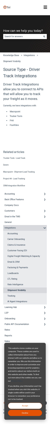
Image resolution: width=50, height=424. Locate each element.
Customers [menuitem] (10, 211)
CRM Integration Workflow (14, 186)
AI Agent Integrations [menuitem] (17, 301)
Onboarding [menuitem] (10, 318)
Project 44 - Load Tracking (14, 179)
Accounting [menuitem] (10, 194)
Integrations (29, 55)
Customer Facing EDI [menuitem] (17, 250)
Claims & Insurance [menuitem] (16, 245)
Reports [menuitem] (8, 335)
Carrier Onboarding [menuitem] (16, 239)
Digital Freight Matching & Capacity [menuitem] (23, 256)
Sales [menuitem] (7, 341)
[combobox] (22, 36)
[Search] (44, 36)
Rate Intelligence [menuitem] (15, 284)
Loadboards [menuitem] (13, 273)
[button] (45, 194)
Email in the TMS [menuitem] (12, 216)
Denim (6, 165)
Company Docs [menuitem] (12, 205)
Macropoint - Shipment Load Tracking (19, 172)
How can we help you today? (23, 31)
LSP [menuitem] (7, 313)
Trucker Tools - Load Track (14, 158)
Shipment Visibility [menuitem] (16, 290)
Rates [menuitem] (7, 330)
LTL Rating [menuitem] (12, 279)
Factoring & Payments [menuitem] (17, 267)
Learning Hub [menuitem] (11, 307)
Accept (25, 405)
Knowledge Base (11, 55)
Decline (25, 413)
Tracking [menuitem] (11, 296)
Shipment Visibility (12, 61)
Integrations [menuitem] (10, 228)
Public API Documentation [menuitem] (17, 324)
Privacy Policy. (17, 381)
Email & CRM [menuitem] (13, 262)
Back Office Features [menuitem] (14, 199)
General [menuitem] (8, 222)
